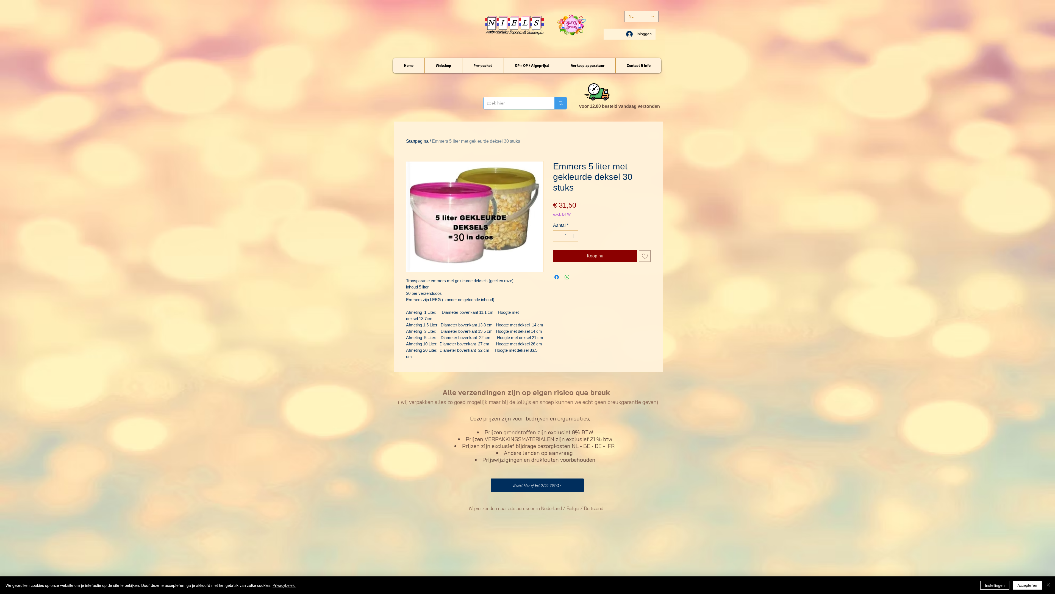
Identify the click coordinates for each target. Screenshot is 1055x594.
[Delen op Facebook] (556, 277)
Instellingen (995, 585)
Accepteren (1027, 585)
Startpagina (417, 141)
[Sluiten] (1048, 585)
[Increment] (574, 236)
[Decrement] (558, 236)
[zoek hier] (560, 103)
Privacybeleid (284, 585)
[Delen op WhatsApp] (567, 277)
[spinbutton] (566, 236)
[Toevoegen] (645, 256)
